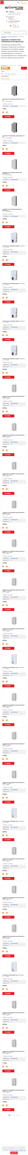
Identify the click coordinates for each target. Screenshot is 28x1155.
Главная (2, 36)
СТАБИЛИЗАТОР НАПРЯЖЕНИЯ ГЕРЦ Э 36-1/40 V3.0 (13, 975)
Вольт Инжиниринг (6, 78)
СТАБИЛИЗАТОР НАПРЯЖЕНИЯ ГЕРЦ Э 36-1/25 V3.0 (13, 667)
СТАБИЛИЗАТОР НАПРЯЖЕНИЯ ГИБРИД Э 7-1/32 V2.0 (13, 246)
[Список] (23, 68)
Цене (15, 65)
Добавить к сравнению (8, 103)
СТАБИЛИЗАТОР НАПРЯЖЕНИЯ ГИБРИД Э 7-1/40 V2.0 (13, 283)
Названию (11, 65)
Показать (5, 68)
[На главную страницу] (14, 8)
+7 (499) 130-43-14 (14, 21)
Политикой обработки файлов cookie (17, 1150)
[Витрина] (25, 68)
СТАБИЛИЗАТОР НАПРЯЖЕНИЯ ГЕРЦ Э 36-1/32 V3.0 (13, 821)
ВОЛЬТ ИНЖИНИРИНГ (12, 36)
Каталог (6, 36)
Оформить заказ (16, 27)
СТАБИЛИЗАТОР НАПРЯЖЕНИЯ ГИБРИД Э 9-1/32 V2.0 (13, 321)
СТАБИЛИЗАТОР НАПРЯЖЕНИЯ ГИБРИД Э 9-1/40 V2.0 (13, 358)
